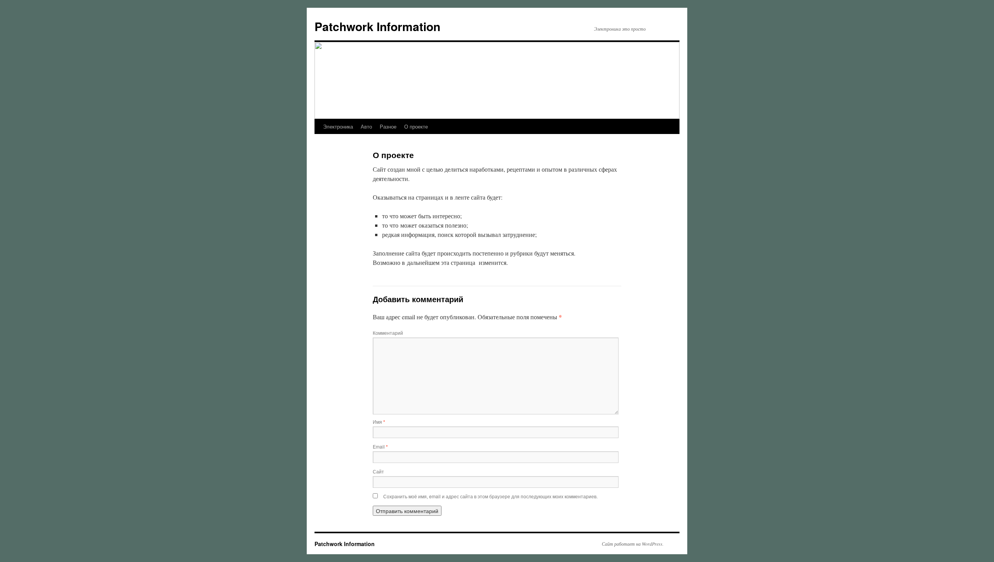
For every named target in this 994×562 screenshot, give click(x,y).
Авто (366, 126)
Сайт (378, 471)
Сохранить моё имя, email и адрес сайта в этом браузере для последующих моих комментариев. (490, 496)
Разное (388, 126)
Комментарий (388, 332)
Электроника (338, 126)
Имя (379, 421)
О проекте (416, 126)
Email (380, 446)
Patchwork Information (377, 26)
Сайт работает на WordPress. (633, 544)
